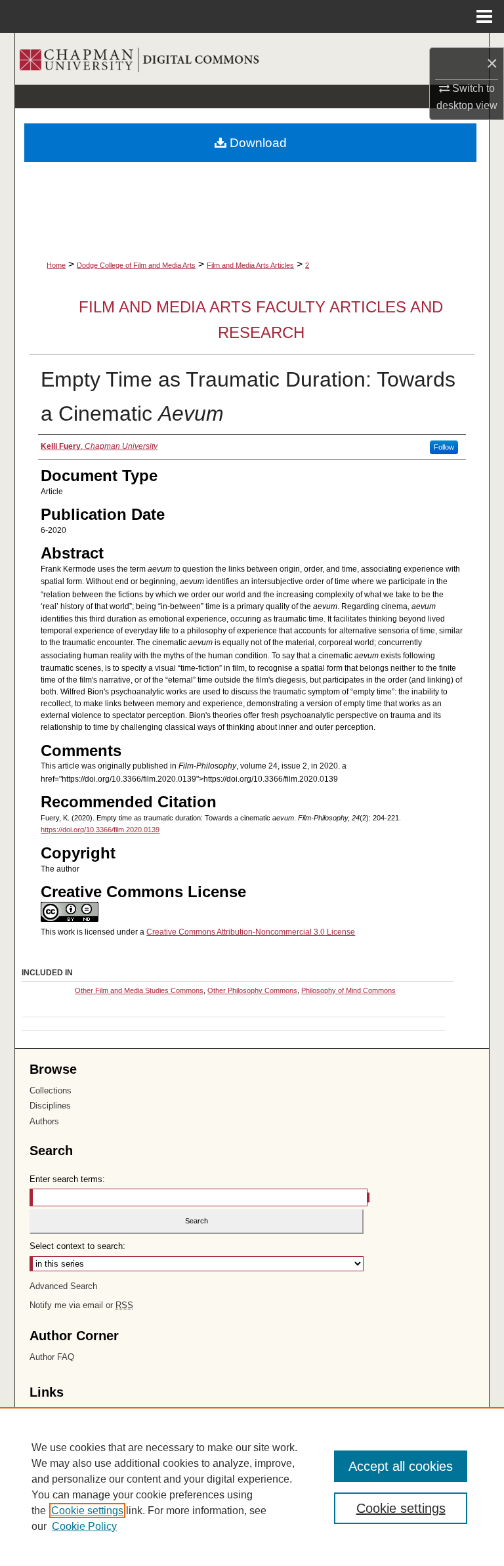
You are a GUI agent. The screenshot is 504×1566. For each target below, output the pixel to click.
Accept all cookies (400, 1466)
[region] (252, 1486)
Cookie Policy (84, 1526)
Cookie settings (87, 1510)
